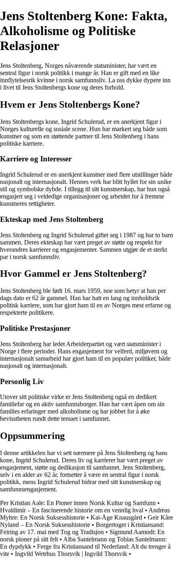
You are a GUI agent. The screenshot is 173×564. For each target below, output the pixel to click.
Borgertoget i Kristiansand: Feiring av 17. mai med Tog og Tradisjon (82, 528)
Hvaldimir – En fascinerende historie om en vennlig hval (71, 510)
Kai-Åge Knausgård (116, 517)
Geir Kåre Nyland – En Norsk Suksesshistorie (86, 521)
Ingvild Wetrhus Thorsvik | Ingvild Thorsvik (71, 553)
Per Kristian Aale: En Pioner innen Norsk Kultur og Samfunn (78, 502)
